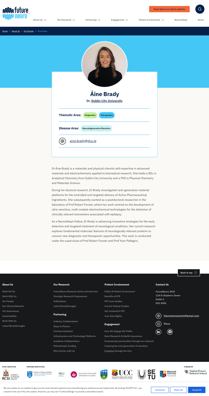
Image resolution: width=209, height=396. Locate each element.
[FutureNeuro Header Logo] (16, 13)
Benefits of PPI (112, 296)
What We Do (8, 291)
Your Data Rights (113, 316)
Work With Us (9, 296)
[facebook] (171, 332)
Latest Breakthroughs (13, 325)
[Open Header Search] (199, 9)
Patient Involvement (149, 19)
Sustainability (9, 316)
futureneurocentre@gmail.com (181, 315)
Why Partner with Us (64, 350)
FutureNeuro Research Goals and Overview (75, 291)
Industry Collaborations (65, 321)
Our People (8, 301)
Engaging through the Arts (118, 350)
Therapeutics (107, 115)
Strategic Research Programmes (70, 296)
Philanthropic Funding (64, 345)
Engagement (117, 19)
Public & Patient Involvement (119, 291)
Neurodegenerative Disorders (96, 128)
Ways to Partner (61, 326)
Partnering (91, 19)
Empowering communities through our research (129, 341)
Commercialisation (63, 331)
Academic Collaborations (66, 341)
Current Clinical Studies (116, 306)
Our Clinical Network (13, 306)
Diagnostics (90, 115)
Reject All (178, 390)
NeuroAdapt (180, 19)
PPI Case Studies (113, 301)
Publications (59, 301)
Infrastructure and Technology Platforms (74, 336)
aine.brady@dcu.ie (83, 141)
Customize (160, 390)
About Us (38, 19)
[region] (104, 389)
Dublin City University (107, 101)
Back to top (187, 272)
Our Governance (10, 311)
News (201, 19)
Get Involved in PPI (114, 311)
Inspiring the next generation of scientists (126, 345)
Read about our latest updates (169, 9)
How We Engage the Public (118, 331)
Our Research (64, 19)
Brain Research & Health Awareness (123, 336)
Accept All (196, 390)
